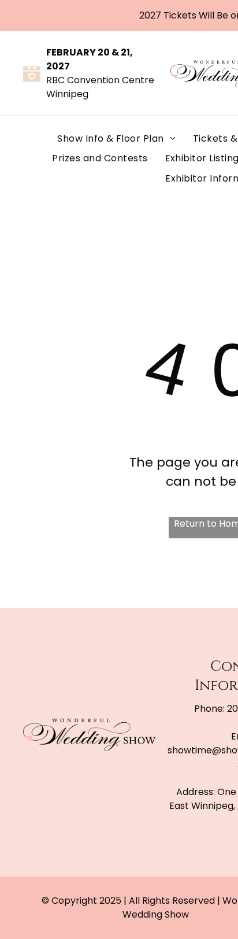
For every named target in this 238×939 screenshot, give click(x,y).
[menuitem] (116, 139)
